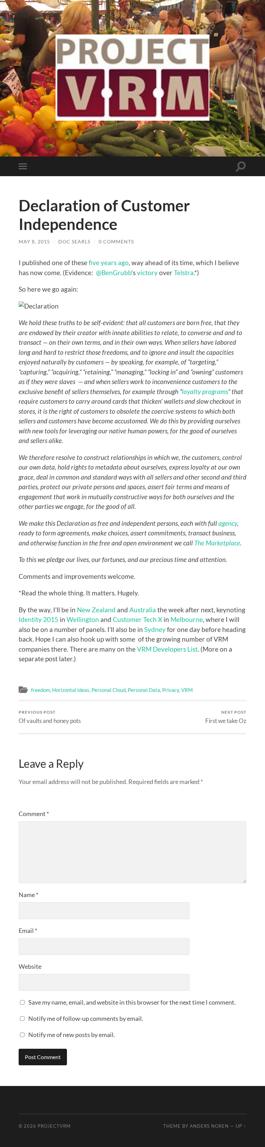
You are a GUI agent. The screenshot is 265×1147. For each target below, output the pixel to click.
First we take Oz (225, 717)
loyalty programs (205, 391)
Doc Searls (74, 241)
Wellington (83, 619)
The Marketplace (217, 543)
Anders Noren (209, 1126)
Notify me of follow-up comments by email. (85, 1018)
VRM (187, 690)
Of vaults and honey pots (50, 717)
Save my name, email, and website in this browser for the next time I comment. (132, 1002)
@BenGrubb (113, 272)
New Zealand (96, 610)
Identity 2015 (38, 619)
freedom (40, 690)
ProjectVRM (54, 1126)
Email (28, 930)
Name (28, 894)
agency (227, 523)
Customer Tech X (137, 619)
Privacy (170, 690)
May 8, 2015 (34, 241)
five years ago (109, 262)
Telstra (184, 272)
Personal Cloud (108, 690)
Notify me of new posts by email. (71, 1034)
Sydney (155, 629)
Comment (34, 813)
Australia (142, 610)
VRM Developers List (167, 649)
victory (147, 272)
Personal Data (144, 690)
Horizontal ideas (70, 690)
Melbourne (186, 619)
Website (30, 966)
